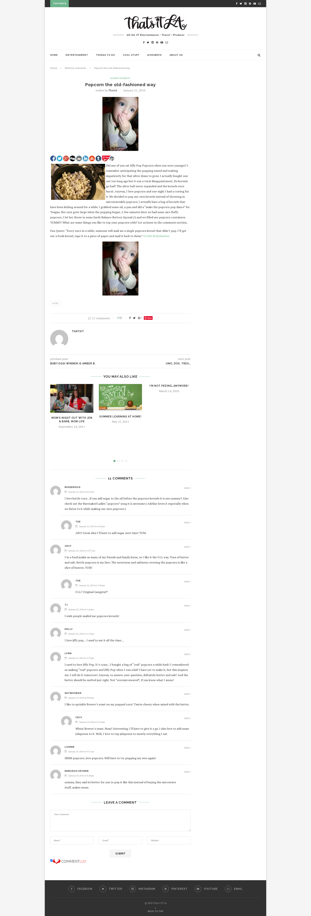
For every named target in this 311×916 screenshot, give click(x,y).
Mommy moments (75, 68)
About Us (176, 55)
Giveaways (154, 55)
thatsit (112, 90)
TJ (66, 604)
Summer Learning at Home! (120, 416)
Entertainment (77, 55)
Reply (187, 488)
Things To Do (105, 55)
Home (54, 55)
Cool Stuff (131, 55)
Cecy (68, 546)
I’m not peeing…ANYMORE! (169, 385)
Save (149, 318)
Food (55, 303)
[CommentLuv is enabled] (69, 861)
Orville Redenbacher (156, 236)
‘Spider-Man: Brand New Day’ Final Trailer (99, 5)
